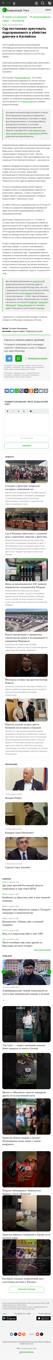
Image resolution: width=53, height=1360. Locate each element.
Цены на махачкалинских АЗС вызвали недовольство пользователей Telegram (26, 585)
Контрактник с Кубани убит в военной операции (22, 923)
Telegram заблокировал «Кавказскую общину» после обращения (21, 1192)
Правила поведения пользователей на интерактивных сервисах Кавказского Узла (26, 1343)
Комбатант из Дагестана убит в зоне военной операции (26, 899)
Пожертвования (44, 1313)
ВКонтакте (11, 305)
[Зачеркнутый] (23, 411)
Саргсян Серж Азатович (17, 867)
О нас (4, 1313)
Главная (5, 21)
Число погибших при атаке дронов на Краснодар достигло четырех (22, 944)
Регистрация (26, 438)
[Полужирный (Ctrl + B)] (7, 411)
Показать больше (26, 1289)
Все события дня (42, 950)
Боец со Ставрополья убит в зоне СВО (22, 933)
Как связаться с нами (22, 1313)
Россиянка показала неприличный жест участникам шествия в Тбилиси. (23, 1280)
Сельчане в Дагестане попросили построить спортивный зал (22, 487)
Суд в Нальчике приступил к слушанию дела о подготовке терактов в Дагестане (26, 535)
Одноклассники (25, 305)
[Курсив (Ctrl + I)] (13, 411)
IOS (42, 281)
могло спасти (29, 101)
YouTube (40, 308)
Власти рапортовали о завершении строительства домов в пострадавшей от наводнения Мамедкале (26, 638)
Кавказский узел (22, 78)
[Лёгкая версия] (14, 3)
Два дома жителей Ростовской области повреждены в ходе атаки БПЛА (22, 887)
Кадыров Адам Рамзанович (19, 832)
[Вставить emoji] (30, 411)
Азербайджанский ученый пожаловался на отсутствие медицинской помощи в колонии (26, 992)
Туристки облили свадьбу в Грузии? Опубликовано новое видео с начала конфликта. (21, 1141)
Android (35, 281)
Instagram (42, 302)
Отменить (27, 446)
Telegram (28, 293)
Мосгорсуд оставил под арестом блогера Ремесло (26, 681)
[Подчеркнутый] (18, 411)
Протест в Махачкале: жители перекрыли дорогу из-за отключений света (24, 1094)
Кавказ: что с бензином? (16, 17)
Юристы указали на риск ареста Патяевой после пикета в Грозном (23, 726)
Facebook (33, 302)
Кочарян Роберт (13, 797)
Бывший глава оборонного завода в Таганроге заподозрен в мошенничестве (26, 911)
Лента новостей (18, 21)
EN (9, 3)
